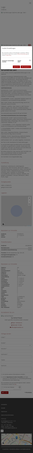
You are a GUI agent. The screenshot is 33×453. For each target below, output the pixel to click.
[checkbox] (30, 60)
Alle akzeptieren (26, 67)
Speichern (16, 67)
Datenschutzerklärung (22, 54)
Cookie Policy (8, 55)
